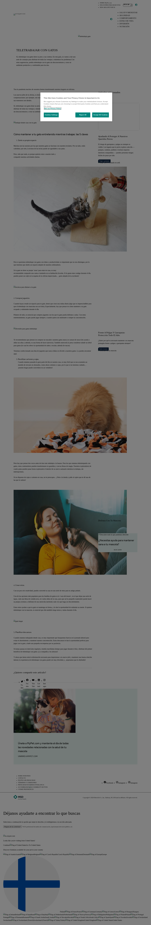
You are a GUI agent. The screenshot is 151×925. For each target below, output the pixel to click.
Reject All (83, 115)
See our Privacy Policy (52, 108)
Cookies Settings (51, 115)
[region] (76, 106)
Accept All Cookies (100, 115)
